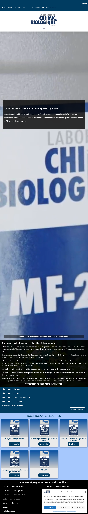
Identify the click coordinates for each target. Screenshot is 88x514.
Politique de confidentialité (69, 511)
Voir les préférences (78, 507)
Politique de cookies (58, 511)
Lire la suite (15, 444)
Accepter (50, 507)
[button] (84, 492)
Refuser (63, 507)
